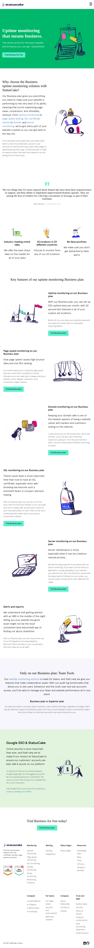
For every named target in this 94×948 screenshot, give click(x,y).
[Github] (88, 943)
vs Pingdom (31, 905)
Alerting (49, 851)
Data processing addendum (80, 927)
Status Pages (65, 851)
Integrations (51, 854)
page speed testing (12, 119)
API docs (80, 864)
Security (79, 908)
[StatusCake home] (13, 4)
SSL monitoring (33, 864)
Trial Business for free (14, 55)
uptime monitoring (29, 115)
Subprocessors (82, 933)
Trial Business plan (58, 333)
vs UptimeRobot (33, 901)
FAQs (79, 861)
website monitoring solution (24, 679)
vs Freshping (32, 912)
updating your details (22, 792)
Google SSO (29, 780)
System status (81, 904)
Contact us (64, 908)
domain (17, 122)
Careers (63, 911)
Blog (79, 857)
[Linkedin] (84, 943)
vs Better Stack (33, 908)
